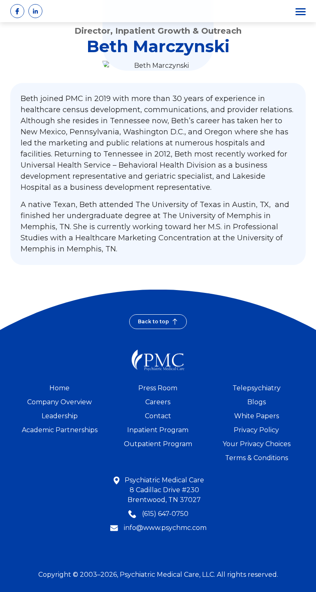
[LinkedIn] (35, 11)
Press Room (157, 388)
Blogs (256, 402)
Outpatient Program (158, 444)
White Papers (256, 416)
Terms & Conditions (256, 458)
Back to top (153, 321)
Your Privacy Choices (256, 444)
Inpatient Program (157, 430)
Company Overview (59, 402)
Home (59, 388)
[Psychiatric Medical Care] (158, 360)
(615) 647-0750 (164, 514)
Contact (158, 416)
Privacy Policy (256, 430)
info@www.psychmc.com (165, 528)
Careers (157, 402)
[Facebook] (17, 11)
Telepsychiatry (256, 388)
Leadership (60, 416)
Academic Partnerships (60, 430)
